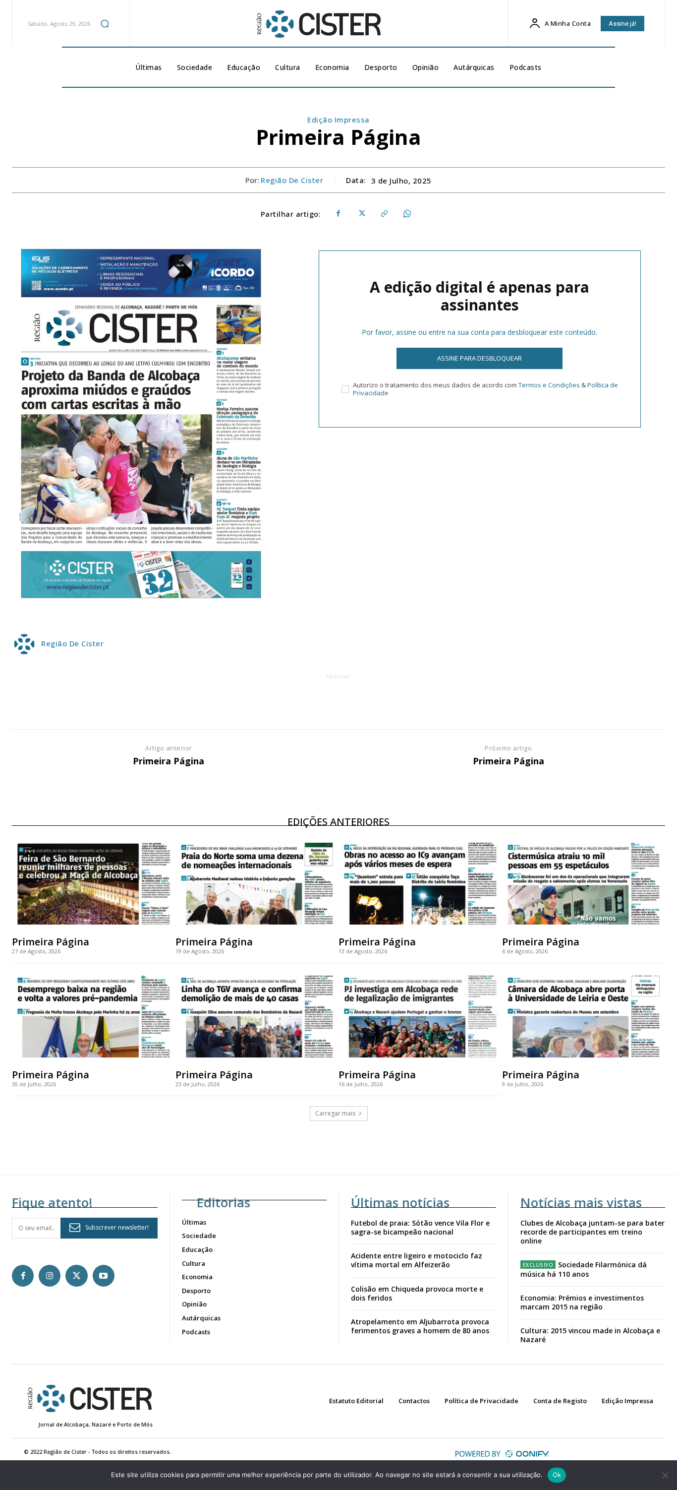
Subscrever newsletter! (117, 1227)
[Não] (665, 1475)
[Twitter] (361, 214)
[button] (104, 23)
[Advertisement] (338, 704)
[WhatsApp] (406, 214)
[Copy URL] (384, 214)
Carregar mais (335, 1113)
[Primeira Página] (93, 884)
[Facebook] (338, 214)
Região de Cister (292, 180)
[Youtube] (103, 1276)
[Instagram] (49, 1276)
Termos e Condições (549, 384)
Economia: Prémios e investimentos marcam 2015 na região (582, 1302)
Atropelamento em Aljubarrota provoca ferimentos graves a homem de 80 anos (420, 1326)
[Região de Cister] (317, 24)
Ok (557, 1475)
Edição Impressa (338, 119)
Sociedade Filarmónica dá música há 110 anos (583, 1269)
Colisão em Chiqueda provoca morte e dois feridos (417, 1293)
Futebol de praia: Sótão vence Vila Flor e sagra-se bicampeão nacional (420, 1227)
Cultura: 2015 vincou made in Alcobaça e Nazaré (590, 1335)
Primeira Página (168, 761)
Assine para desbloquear (479, 358)
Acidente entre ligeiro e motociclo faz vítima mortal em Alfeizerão (416, 1260)
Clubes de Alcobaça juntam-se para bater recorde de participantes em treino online (592, 1231)
